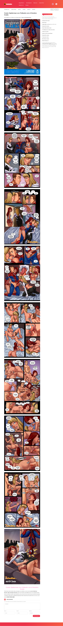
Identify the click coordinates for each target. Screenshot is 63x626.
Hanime (24, 9)
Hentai (19, 9)
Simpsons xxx (21, 5)
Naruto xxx (35, 2)
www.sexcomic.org (36, 595)
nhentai (28, 9)
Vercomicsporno (29, 2)
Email (17, 610)
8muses (33, 9)
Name (5, 610)
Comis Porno (13, 9)
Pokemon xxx (6, 9)
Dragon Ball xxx (21, 2)
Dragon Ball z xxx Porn (46, 24)
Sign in (52, 9)
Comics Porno (41, 2)
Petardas (27, 5)
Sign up (56, 9)
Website (30, 610)
